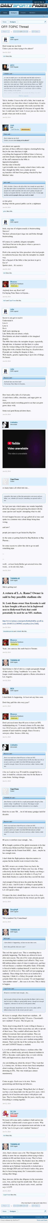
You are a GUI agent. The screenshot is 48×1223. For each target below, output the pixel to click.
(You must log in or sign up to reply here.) (34, 1203)
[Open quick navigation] (45, 22)
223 (21, 31)
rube (12, 37)
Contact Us (39, 1217)
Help (45, 1217)
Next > (37, 31)
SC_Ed (13, 1111)
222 (18, 31)
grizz (12, 65)
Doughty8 (14, 910)
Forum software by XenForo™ (10, 1220)
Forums (23, 12)
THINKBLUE (15, 578)
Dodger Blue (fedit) (7, 1217)
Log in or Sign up (39, 2)
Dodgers (14, 13)
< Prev (4, 31)
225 (27, 31)
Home (5, 12)
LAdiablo (14, 422)
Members (32, 12)
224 (24, 31)
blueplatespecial (8, 631)
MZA (12, 689)
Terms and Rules (42, 1220)
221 (14, 31)
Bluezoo (13, 282)
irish (4, 56)
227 (33, 31)
